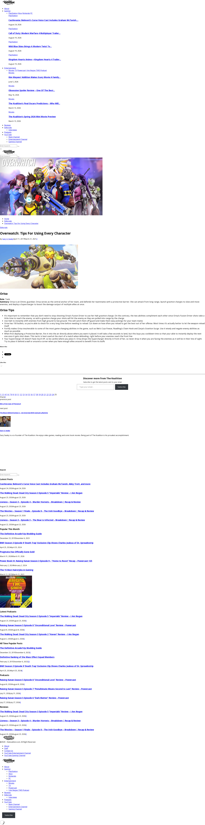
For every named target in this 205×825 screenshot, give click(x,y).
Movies (11, 73)
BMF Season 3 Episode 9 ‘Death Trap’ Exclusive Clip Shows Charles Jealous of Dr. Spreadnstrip (46, 542)
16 (31, 394)
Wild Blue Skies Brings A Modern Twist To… (30, 46)
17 (34, 394)
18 (37, 394)
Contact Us (8, 751)
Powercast (13, 788)
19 (39, 394)
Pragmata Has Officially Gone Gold (17, 551)
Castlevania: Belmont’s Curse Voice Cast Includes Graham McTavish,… (43, 20)
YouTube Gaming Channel (14, 755)
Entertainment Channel (18, 139)
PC (10, 778)
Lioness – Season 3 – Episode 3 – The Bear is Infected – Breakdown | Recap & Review (42, 520)
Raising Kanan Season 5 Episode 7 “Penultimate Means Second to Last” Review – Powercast (46, 689)
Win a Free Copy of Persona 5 (10, 404)
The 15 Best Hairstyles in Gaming (16, 570)
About (6, 8)
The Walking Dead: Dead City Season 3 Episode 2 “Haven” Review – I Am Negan (39, 634)
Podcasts (7, 132)
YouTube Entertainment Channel (17, 753)
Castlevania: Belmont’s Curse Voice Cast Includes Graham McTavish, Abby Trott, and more (45, 484)
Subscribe (122, 387)
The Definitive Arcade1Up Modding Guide (21, 533)
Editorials (8, 127)
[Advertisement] (64, 451)
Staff (6, 748)
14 (26, 394)
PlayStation (13, 15)
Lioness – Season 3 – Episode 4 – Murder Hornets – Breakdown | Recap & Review (40, 502)
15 (29, 394)
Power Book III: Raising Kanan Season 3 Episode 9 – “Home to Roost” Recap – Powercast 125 (46, 561)
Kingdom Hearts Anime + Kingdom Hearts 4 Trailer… (35, 59)
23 (50, 394)
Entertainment (10, 68)
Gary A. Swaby (7, 239)
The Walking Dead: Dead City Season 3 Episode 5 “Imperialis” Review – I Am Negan (41, 493)
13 (23, 394)
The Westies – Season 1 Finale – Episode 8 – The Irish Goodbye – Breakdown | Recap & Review (47, 511)
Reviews (7, 125)
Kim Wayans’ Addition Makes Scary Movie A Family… (35, 77)
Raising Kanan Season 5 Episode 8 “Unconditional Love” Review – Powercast (38, 625)
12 (21, 394)
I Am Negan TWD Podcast (19, 790)
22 (47, 394)
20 (42, 394)
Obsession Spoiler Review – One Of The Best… (32, 90)
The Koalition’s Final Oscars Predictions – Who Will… (34, 103)
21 (45, 394)
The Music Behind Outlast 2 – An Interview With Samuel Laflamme (24, 413)
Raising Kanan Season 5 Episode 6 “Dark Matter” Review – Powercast (34, 697)
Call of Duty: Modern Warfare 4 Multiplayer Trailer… (34, 33)
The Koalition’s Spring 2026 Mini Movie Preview (32, 116)
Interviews (13, 130)
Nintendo (12, 776)
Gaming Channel (15, 141)
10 (15, 394)
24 (53, 394)
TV (10, 785)
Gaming (7, 11)
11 (18, 394)
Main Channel (14, 137)
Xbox (10, 774)
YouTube (8, 134)
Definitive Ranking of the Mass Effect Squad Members (27, 657)
